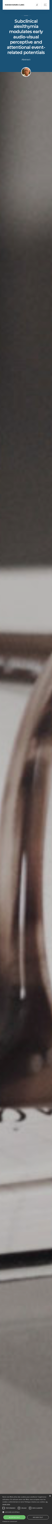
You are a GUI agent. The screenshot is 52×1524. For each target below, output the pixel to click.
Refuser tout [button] (38, 1517)
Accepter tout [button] (14, 1517)
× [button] (50, 1496)
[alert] (26, 1509)
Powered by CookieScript (9, 1521)
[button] (37, 5)
